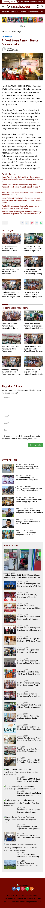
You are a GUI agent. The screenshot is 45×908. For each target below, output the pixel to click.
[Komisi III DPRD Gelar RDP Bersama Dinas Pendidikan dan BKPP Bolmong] (10, 662)
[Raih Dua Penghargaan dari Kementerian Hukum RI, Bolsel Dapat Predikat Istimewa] (10, 585)
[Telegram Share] (36, 223)
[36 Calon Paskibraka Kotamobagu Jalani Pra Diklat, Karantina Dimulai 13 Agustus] (10, 864)
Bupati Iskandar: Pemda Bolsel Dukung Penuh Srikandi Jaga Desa (29, 695)
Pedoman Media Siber (24, 898)
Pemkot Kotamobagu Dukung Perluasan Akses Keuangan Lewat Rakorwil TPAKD (20, 207)
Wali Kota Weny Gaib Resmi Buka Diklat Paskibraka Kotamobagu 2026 (22, 193)
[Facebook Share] (22, 223)
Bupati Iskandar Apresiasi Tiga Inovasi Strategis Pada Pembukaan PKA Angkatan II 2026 (28, 827)
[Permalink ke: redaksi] (4, 49)
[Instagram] (23, 889)
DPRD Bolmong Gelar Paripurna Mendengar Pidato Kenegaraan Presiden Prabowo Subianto (29, 607)
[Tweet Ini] (27, 223)
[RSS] (32, 889)
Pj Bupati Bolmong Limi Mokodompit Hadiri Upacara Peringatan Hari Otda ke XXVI (27, 479)
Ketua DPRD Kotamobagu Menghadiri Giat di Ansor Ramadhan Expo (26, 534)
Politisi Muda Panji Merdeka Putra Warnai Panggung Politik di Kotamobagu (29, 501)
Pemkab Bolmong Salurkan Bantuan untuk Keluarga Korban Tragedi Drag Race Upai (28, 651)
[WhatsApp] (27, 889)
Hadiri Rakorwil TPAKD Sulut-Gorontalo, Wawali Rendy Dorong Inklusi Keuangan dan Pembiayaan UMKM (22, 200)
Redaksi (10, 896)
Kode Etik (20, 896)
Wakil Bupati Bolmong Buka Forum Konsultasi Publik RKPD (27, 467)
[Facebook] (14, 889)
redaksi (9, 48)
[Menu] (3, 6)
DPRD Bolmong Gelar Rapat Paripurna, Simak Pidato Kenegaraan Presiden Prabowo (28, 618)
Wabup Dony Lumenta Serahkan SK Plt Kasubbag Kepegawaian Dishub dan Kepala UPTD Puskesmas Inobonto (28, 855)
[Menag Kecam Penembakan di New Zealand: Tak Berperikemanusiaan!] (8, 523)
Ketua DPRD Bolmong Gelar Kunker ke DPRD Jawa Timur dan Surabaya (28, 640)
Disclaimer (9, 898)
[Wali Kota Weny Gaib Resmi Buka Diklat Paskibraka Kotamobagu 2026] (11, 261)
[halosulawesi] (18, 6)
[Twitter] (18, 889)
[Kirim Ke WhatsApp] (41, 223)
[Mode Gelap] (37, 6)
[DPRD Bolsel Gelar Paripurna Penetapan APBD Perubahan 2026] (10, 629)
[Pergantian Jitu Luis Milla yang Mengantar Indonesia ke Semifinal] (8, 512)
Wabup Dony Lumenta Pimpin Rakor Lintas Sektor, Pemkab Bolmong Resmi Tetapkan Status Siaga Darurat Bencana (29, 739)
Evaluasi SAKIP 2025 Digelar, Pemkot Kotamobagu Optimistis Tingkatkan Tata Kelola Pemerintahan (22, 212)
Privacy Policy (32, 896)
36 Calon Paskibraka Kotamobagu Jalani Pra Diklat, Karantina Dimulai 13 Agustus (28, 864)
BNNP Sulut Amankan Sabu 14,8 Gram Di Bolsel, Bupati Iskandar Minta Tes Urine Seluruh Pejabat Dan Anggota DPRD (29, 673)
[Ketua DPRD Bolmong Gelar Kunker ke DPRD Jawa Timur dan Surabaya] (10, 640)
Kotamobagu (7, 36)
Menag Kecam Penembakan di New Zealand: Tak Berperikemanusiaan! (28, 523)
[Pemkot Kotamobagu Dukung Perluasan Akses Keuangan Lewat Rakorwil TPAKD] (11, 284)
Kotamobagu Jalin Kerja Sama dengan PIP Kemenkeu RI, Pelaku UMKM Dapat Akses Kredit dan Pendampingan (29, 836)
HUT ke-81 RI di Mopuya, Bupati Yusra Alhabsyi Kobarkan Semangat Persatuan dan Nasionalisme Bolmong (28, 596)
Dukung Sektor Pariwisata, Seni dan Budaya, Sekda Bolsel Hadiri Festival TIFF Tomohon (28, 717)
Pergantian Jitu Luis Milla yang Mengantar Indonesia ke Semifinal (29, 512)
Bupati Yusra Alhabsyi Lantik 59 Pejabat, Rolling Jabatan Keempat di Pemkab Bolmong (29, 761)
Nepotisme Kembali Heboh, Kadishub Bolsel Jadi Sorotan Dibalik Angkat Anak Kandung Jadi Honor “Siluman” (29, 728)
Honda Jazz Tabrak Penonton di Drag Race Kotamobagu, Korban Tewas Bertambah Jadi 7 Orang (21, 187)
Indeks (38, 898)
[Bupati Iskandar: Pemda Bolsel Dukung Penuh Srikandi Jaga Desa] (10, 695)
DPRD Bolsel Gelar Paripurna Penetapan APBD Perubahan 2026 (28, 629)
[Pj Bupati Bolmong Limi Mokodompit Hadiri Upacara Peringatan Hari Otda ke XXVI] (8, 479)
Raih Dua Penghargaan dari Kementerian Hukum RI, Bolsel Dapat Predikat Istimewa (29, 585)
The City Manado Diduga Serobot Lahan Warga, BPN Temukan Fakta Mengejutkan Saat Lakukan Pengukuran (29, 490)
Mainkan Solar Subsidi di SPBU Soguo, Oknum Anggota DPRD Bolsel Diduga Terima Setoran (22, 576)
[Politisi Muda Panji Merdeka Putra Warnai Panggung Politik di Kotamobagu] (8, 501)
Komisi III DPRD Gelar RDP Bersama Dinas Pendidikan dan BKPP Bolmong (28, 662)
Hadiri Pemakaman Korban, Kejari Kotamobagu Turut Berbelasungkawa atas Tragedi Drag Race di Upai (22, 179)
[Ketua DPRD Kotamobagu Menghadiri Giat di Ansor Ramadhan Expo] (8, 534)
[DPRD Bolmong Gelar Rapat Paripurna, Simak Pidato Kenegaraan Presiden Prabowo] (10, 618)
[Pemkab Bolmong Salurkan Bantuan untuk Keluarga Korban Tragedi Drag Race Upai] (10, 651)
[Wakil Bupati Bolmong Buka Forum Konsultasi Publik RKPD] (8, 468)
